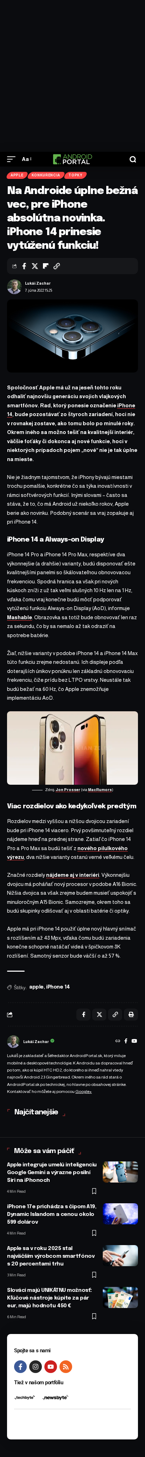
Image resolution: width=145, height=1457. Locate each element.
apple (36, 987)
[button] (13, 159)
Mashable (19, 617)
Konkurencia (46, 175)
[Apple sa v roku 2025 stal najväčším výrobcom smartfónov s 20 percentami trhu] (120, 1255)
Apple (17, 175)
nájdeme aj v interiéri (72, 875)
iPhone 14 (58, 987)
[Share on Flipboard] (46, 266)
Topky (75, 175)
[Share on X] (35, 266)
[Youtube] (50, 1366)
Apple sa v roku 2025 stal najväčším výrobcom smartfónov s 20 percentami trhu (50, 1256)
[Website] (118, 1041)
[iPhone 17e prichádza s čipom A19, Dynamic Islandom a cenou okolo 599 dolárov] (120, 1213)
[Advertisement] (72, 76)
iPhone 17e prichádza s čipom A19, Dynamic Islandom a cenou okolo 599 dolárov (51, 1214)
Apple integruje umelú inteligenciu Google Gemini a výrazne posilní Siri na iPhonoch (52, 1172)
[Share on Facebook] (24, 266)
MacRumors (100, 790)
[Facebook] (126, 1041)
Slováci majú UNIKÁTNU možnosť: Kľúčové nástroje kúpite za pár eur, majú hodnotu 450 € (49, 1298)
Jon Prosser (68, 790)
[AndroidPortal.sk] (72, 159)
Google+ (83, 1091)
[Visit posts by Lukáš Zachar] (14, 286)
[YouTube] (134, 1041)
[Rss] (65, 1366)
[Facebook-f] (20, 1366)
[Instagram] (35, 1366)
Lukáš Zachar (38, 283)
